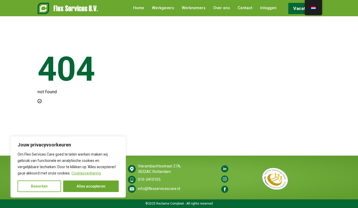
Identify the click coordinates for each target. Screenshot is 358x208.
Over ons (221, 8)
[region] (68, 167)
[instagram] (224, 179)
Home (138, 8)
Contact (245, 8)
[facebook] (224, 189)
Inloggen (268, 8)
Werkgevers (163, 8)
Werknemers (193, 8)
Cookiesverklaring (86, 173)
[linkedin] (224, 168)
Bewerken (39, 186)
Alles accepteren (91, 186)
